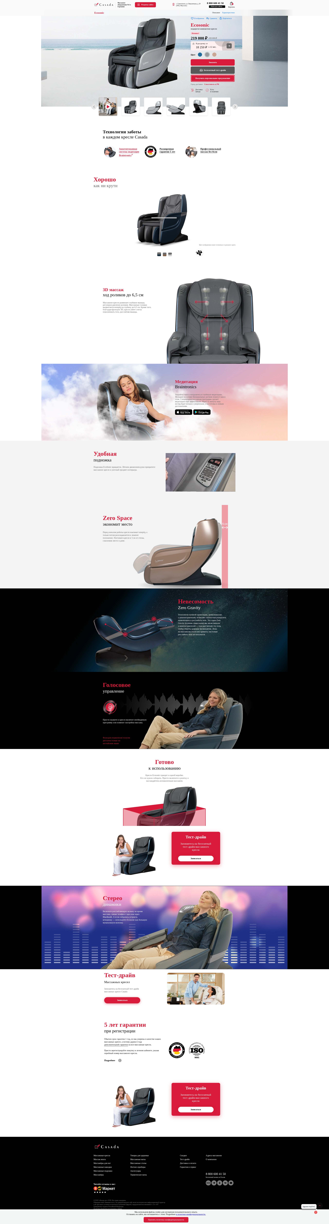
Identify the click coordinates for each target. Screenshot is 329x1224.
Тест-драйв (185, 1159)
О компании (211, 1159)
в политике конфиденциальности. (191, 1214)
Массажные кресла (102, 1155)
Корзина (231, 6)
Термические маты (138, 1175)
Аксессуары (135, 1171)
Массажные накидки (103, 1167)
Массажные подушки (103, 1171)
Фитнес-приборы (137, 1167)
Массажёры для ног (102, 1163)
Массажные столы (138, 1163)
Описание (216, 13)
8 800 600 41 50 (216, 1174)
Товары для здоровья (139, 1155)
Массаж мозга (100, 1159)
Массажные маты (138, 1159)
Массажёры (99, 1175)
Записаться (196, 858)
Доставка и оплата (188, 1163)
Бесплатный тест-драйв (215, 70)
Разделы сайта (147, 5)
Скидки (183, 1155)
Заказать (213, 62)
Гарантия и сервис (188, 1167)
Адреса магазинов (214, 1155)
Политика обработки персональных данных (108, 1208)
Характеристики (228, 13)
